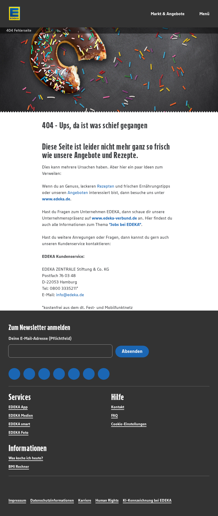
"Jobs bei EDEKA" (125, 224)
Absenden (132, 351)
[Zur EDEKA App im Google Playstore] (129, 449)
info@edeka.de (70, 294)
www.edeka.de (56, 198)
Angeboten (78, 192)
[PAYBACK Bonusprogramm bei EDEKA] (125, 464)
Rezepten (105, 186)
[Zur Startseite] (14, 13)
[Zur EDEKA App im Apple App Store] (169, 449)
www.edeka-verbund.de (114, 218)
